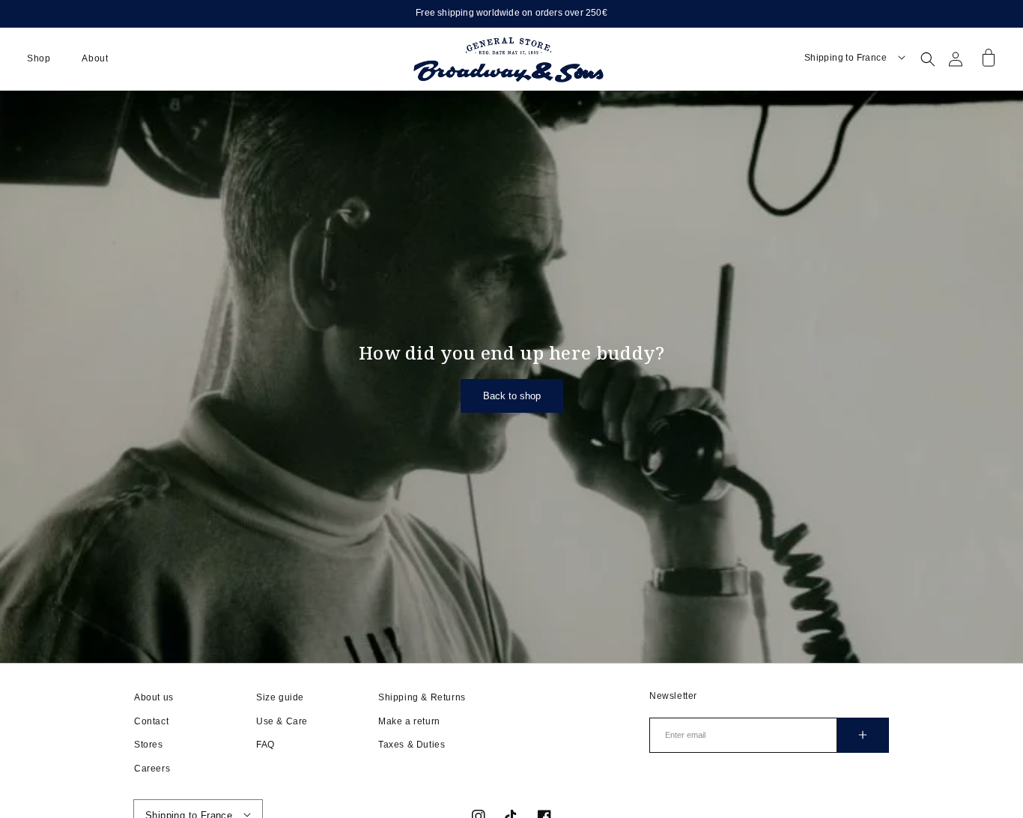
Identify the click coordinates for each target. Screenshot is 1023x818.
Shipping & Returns (422, 697)
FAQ (265, 744)
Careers (152, 768)
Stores (148, 744)
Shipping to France (845, 57)
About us (154, 697)
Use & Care (282, 721)
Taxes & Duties (411, 744)
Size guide (280, 697)
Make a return (409, 721)
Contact (151, 721)
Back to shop (512, 396)
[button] (38, 59)
